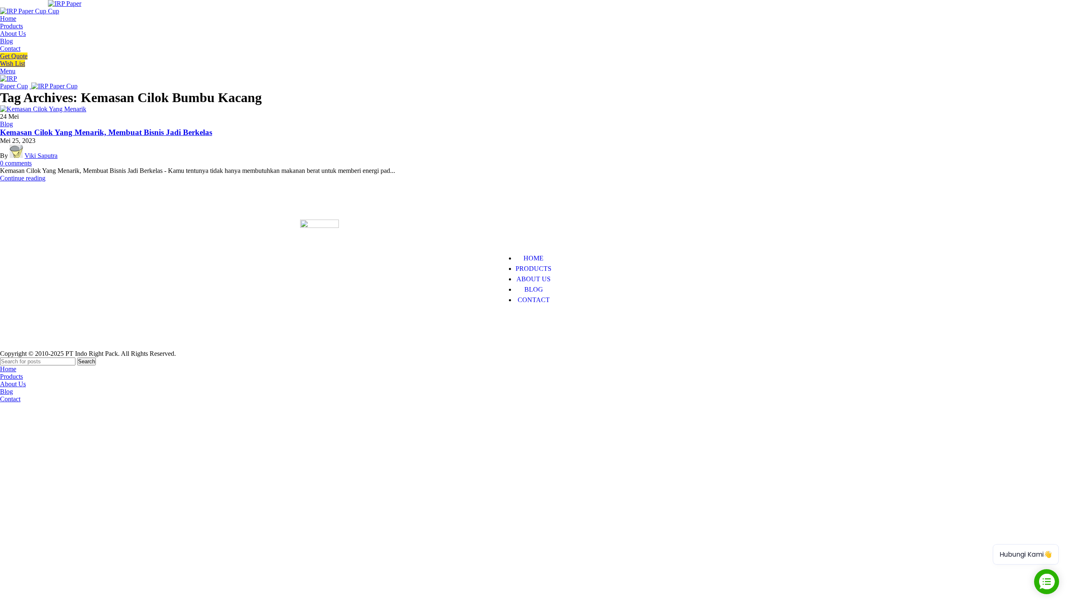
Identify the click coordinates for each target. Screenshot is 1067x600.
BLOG (533, 289)
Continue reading (22, 178)
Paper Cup (314, 325)
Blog (6, 124)
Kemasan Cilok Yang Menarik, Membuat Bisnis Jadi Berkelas (106, 132)
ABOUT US (533, 278)
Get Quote (14, 56)
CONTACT (534, 299)
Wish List (12, 63)
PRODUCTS (533, 268)
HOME (533, 258)
